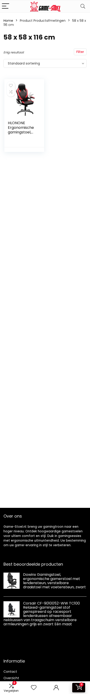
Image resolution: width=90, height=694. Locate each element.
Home (8, 20)
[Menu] (5, 6)
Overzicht (11, 678)
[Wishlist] (33, 688)
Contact (10, 671)
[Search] (82, 6)
